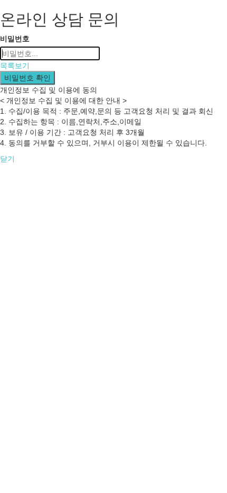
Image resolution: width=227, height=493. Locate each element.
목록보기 (15, 65)
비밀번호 (15, 38)
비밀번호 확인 (27, 78)
